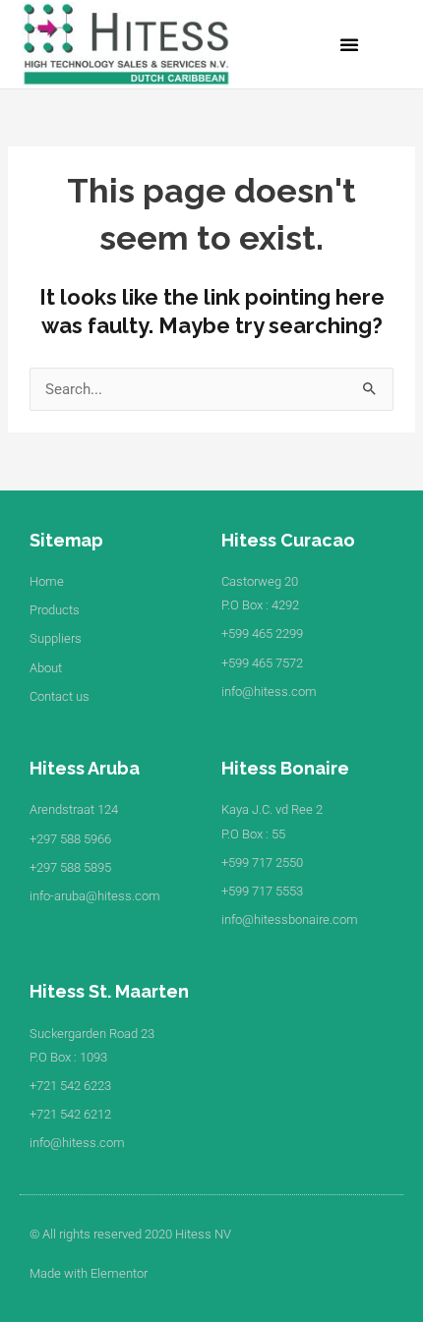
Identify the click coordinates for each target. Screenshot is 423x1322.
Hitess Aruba (85, 768)
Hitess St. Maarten (109, 991)
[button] (349, 44)
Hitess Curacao (288, 540)
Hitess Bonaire (285, 768)
